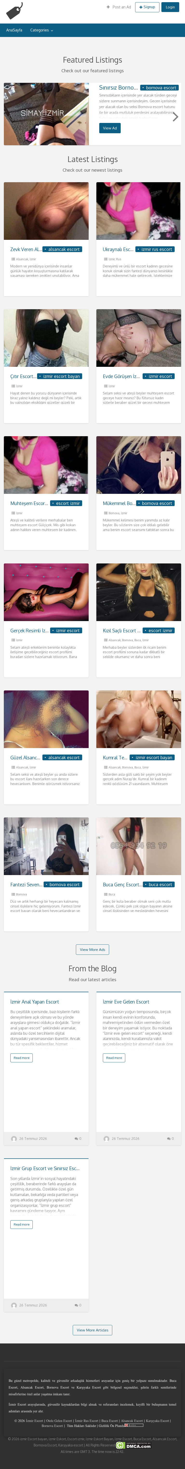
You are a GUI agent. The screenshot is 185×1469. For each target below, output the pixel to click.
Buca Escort (109, 1420)
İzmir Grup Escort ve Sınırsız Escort (46, 1168)
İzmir (33, 259)
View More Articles (92, 1330)
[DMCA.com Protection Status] (133, 1445)
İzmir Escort (34, 1420)
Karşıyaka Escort (157, 1420)
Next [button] (175, 116)
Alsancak (22, 259)
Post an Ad (121, 7)
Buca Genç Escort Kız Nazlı (130, 885)
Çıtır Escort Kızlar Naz (32, 376)
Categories (39, 30)
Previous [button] (9, 116)
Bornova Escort (52, 1425)
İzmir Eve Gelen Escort (126, 1002)
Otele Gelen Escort (59, 1420)
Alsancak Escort (132, 1420)
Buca (137, 640)
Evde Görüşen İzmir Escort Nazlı (136, 376)
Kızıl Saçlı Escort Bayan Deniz (133, 631)
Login (170, 7)
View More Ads (92, 949)
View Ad (110, 128)
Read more (21, 1058)
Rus (118, 259)
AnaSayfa (14, 30)
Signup (149, 6)
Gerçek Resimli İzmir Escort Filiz (43, 631)
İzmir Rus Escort (86, 1420)
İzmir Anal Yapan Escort (34, 1002)
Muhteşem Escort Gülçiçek (37, 503)
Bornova (114, 513)
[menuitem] (119, 7)
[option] (92, 114)
